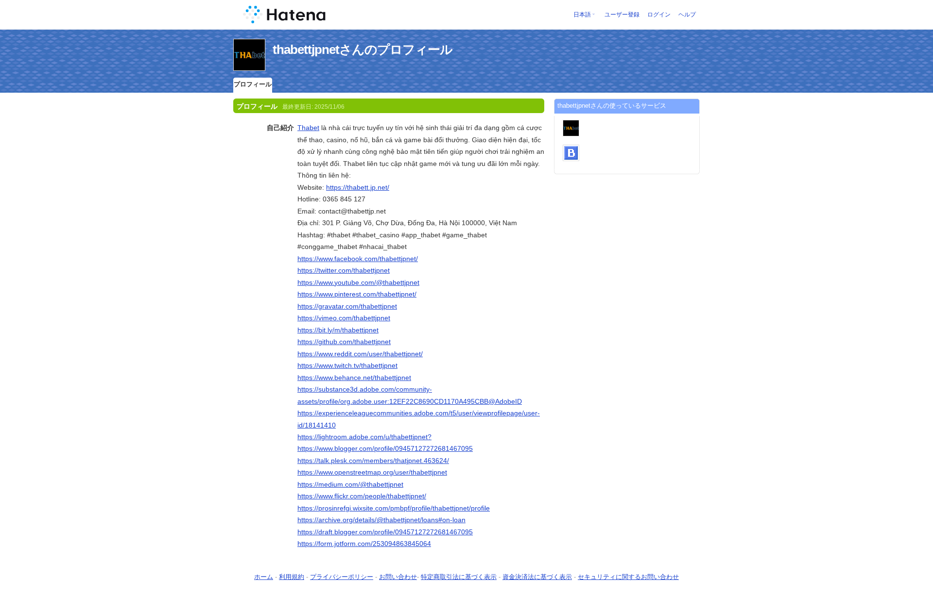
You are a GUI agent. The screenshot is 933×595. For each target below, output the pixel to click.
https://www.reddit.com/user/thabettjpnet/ (360, 354)
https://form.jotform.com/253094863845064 (364, 543)
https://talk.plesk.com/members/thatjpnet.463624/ (373, 460)
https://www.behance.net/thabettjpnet (354, 377)
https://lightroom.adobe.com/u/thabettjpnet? (364, 437)
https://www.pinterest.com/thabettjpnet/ (356, 294)
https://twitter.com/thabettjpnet (343, 270)
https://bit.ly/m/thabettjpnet (338, 330)
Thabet (308, 128)
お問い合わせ (398, 576)
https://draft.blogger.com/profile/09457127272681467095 (385, 532)
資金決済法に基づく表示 (537, 576)
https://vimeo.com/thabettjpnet (343, 318)
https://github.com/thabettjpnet (344, 342)
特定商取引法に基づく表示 (459, 576)
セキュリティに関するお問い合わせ (628, 576)
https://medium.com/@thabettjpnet (350, 484)
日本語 (582, 14)
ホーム (263, 576)
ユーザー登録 (622, 14)
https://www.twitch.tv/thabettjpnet (347, 365)
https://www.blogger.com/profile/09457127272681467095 (385, 448)
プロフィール (253, 84)
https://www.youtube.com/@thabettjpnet (358, 282)
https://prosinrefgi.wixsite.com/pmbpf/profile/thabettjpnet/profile (393, 508)
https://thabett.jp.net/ (357, 187)
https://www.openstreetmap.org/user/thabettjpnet (372, 472)
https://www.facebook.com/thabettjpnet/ (357, 259)
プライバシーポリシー (341, 576)
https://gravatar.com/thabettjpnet (347, 306)
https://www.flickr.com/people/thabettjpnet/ (361, 496)
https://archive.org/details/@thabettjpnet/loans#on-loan (381, 520)
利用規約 (291, 576)
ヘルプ (687, 14)
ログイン (659, 14)
